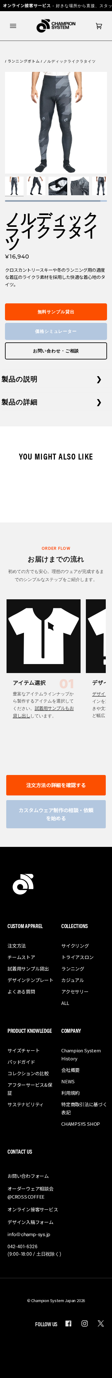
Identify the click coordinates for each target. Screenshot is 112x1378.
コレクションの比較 (28, 1073)
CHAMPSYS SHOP (80, 1123)
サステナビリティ (25, 1104)
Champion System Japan (53, 1300)
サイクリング (75, 945)
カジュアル (72, 980)
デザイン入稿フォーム (30, 1222)
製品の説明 (20, 378)
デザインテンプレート (30, 980)
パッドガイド (21, 1062)
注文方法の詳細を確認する (56, 785)
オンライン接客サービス (32, 1209)
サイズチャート (23, 1050)
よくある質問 (21, 991)
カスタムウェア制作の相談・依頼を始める (56, 814)
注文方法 (16, 945)
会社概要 (70, 1070)
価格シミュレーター (56, 331)
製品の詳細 (20, 401)
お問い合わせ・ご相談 (56, 351)
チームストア (21, 957)
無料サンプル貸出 (56, 312)
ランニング (72, 968)
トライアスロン (77, 957)
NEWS (68, 1081)
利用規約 (70, 1093)
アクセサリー (75, 991)
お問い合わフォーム (28, 1176)
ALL (65, 1003)
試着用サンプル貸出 (28, 968)
